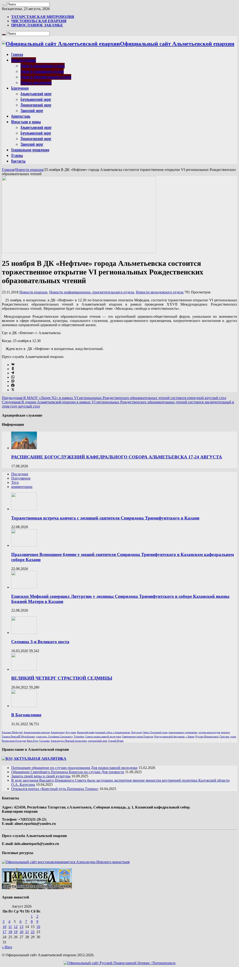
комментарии (21, 487)
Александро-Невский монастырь (69, 741)
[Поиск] (4, 5)
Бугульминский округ (36, 99)
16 (38, 927)
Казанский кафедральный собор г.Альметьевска (103, 732)
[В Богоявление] (24, 706)
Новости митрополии (36, 82)
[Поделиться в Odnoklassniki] (12, 369)
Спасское (224, 736)
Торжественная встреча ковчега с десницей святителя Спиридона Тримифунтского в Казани (105, 518)
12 (16, 927)
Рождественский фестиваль (169, 736)
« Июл (7, 947)
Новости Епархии (23, 60)
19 (16, 932)
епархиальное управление (183, 732)
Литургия (136, 732)
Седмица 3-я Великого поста (40, 641)
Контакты (18, 161)
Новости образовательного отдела (46, 77)
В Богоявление (26, 714)
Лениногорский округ (36, 105)
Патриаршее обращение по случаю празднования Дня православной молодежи (74, 768)
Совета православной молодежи (103, 736)
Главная (17, 54)
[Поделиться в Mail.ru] (12, 381)
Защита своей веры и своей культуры (40, 776)
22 (33, 932)
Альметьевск (58, 732)
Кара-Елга (32, 741)
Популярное (21, 478)
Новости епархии (29, 170)
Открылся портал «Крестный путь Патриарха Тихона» (54, 789)
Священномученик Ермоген (137, 736)
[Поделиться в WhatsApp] (12, 377)
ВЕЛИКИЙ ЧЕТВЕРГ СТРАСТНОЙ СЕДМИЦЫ (61, 678)
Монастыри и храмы (26, 122)
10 (4, 927)
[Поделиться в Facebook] (12, 386)
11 (10, 927)
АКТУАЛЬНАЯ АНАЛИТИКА (40, 759)
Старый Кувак (115, 741)
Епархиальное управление (30, 150)
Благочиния (20, 88)
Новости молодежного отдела (43, 66)
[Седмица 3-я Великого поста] (24, 633)
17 (4, 932)
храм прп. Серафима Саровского (54, 736)
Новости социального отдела (42, 71)
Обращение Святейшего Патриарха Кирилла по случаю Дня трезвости (67, 772)
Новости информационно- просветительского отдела (91, 292)
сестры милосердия (209, 732)
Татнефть (79, 736)
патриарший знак (97, 741)
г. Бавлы (190, 736)
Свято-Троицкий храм (155, 732)
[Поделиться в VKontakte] (12, 365)
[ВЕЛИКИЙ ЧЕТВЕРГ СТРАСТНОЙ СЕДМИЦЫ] (24, 669)
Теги (15, 482)
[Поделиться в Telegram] (12, 373)
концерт (225, 732)
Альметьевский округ (36, 94)
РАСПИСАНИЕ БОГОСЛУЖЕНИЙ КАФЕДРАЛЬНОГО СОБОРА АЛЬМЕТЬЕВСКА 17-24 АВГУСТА (116, 457)
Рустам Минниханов (206, 736)
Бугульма (71, 732)
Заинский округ (32, 110)
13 (21, 927)
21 (27, 932)
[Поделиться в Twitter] (12, 390)
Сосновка (44, 741)
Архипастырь (20, 116)
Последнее (19, 474)
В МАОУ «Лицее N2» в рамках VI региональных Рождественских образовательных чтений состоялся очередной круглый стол (114, 398)
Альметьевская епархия (37, 732)
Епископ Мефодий (12, 732)
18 (10, 932)
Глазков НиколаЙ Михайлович (18, 736)
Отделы (17, 155)
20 (21, 932)
